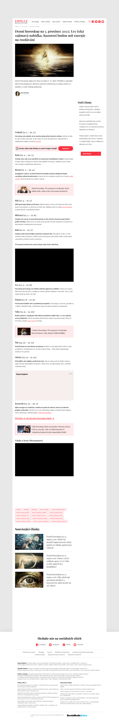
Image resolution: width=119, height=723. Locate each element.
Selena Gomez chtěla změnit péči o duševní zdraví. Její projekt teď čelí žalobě (80, 686)
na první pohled (66, 207)
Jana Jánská (25, 93)
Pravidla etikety (31, 663)
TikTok (68, 644)
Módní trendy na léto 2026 (25, 670)
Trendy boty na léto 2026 (41, 670)
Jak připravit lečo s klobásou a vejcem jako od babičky (56, 677)
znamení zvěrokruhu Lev (22, 515)
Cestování (83, 663)
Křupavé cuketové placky (80, 674)
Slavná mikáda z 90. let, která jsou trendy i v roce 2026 (76, 691)
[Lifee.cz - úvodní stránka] (21, 22)
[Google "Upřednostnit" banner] (44, 151)
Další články (87, 154)
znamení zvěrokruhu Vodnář (39, 518)
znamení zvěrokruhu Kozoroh (59, 521)
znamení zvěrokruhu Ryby (23, 518)
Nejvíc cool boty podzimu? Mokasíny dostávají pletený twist (77, 689)
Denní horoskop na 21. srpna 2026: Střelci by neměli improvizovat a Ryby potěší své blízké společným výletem (59, 542)
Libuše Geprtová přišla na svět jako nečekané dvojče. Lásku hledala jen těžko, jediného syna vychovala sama (38, 690)
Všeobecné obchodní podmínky (83, 652)
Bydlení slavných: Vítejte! (46, 665)
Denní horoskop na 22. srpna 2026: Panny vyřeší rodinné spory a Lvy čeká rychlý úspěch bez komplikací (58, 561)
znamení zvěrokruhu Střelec (23, 521)
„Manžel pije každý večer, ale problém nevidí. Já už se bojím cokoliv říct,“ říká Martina (79, 694)
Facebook (42, 644)
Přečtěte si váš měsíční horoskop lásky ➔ (34, 418)
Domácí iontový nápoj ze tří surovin (61, 674)
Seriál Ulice (83, 668)
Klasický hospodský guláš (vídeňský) (28, 675)
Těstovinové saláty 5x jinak (61, 675)
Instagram (55, 644)
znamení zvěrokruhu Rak (56, 512)
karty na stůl (31, 321)
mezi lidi (38, 141)
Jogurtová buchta (78, 677)
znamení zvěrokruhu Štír (56, 518)
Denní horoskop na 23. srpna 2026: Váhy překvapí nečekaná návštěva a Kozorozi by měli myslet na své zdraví (59, 580)
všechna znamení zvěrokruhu (41, 521)
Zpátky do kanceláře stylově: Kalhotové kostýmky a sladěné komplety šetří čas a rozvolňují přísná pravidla (37, 694)
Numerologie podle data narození (27, 665)
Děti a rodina (45, 22)
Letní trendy (78, 665)
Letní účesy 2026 (74, 670)
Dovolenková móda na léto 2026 (59, 670)
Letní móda (70, 665)
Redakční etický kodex (62, 652)
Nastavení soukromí (74, 655)
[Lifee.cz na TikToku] (99, 22)
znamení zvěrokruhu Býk (22, 512)
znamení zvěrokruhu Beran (58, 509)
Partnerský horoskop (55, 663)
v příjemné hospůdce (44, 413)
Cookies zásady (40, 655)
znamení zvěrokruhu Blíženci (39, 512)
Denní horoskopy (44, 509)
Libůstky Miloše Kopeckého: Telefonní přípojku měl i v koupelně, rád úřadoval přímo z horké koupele (37, 706)
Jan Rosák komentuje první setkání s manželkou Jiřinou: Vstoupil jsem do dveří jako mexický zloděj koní (38, 686)
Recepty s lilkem (75, 675)
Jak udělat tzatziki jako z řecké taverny (39, 674)
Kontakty (41, 652)
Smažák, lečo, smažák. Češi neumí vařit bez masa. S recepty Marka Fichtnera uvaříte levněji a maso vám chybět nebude (79, 702)
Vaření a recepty (79, 22)
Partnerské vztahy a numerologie (69, 668)
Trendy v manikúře (33, 668)
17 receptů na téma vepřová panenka (28, 677)
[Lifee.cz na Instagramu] (96, 22)
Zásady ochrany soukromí (56, 655)
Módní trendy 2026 (59, 665)
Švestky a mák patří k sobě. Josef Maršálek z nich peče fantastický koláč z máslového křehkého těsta (79, 698)
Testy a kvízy (66, 663)
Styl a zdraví (56, 22)
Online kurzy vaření (29, 652)
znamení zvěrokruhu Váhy (55, 515)
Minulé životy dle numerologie (49, 668)
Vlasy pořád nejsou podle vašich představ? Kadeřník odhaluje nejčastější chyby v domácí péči (35, 702)
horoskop (18, 509)
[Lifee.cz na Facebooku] (93, 22)
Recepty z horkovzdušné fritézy (62, 679)
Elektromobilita (95, 670)
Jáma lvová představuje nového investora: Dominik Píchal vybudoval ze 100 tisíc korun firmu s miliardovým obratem (38, 698)
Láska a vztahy (67, 22)
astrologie (26, 509)
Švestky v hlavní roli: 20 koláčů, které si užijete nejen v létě (34, 679)
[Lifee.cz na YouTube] (103, 22)
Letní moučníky (85, 670)
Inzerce (49, 652)
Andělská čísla (75, 663)
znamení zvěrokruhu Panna (39, 515)
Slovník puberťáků (42, 663)
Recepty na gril (87, 665)
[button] (89, 21)
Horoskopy (35, 22)
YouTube (80, 644)
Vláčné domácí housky (46, 675)
